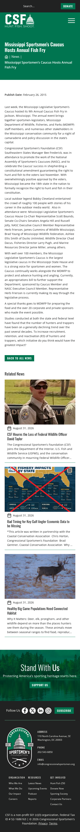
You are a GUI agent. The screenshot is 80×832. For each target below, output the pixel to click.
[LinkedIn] (40, 711)
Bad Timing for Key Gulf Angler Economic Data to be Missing (38, 523)
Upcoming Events (37, 788)
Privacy (43, 823)
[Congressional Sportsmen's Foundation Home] (20, 21)
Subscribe (64, 711)
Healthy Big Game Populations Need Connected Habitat (37, 610)
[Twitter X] (33, 711)
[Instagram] (48, 711)
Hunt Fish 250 (57, 783)
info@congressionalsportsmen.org (56, 764)
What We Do (15, 788)
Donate (68, 6)
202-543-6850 (45, 752)
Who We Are (15, 783)
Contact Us (56, 804)
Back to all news (19, 358)
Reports (32, 799)
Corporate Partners (60, 799)
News (15, 56)
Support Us (40, 685)
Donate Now (57, 788)
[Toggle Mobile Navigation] (71, 20)
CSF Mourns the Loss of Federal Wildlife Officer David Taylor (37, 436)
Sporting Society (59, 793)
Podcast (32, 793)
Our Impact (15, 793)
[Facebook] (25, 711)
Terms (53, 823)
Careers (13, 799)
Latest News (34, 783)
